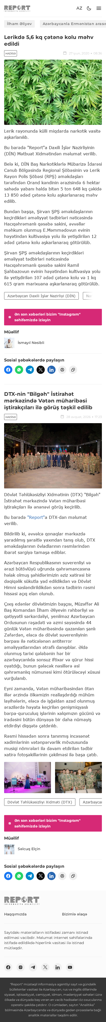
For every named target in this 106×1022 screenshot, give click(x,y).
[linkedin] (51, 370)
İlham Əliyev (19, 23)
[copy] (73, 370)
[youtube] (70, 967)
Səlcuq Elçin (29, 849)
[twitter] (41, 370)
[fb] (8, 370)
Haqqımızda (15, 914)
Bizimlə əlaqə (74, 914)
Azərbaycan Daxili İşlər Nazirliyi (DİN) (41, 296)
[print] (62, 370)
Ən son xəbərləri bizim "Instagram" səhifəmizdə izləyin (47, 317)
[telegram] (30, 370)
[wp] (19, 370)
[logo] (17, 8)
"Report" (36, 517)
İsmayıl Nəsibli (31, 342)
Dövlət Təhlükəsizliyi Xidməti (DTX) (39, 802)
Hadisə (10, 53)
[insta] (20, 967)
